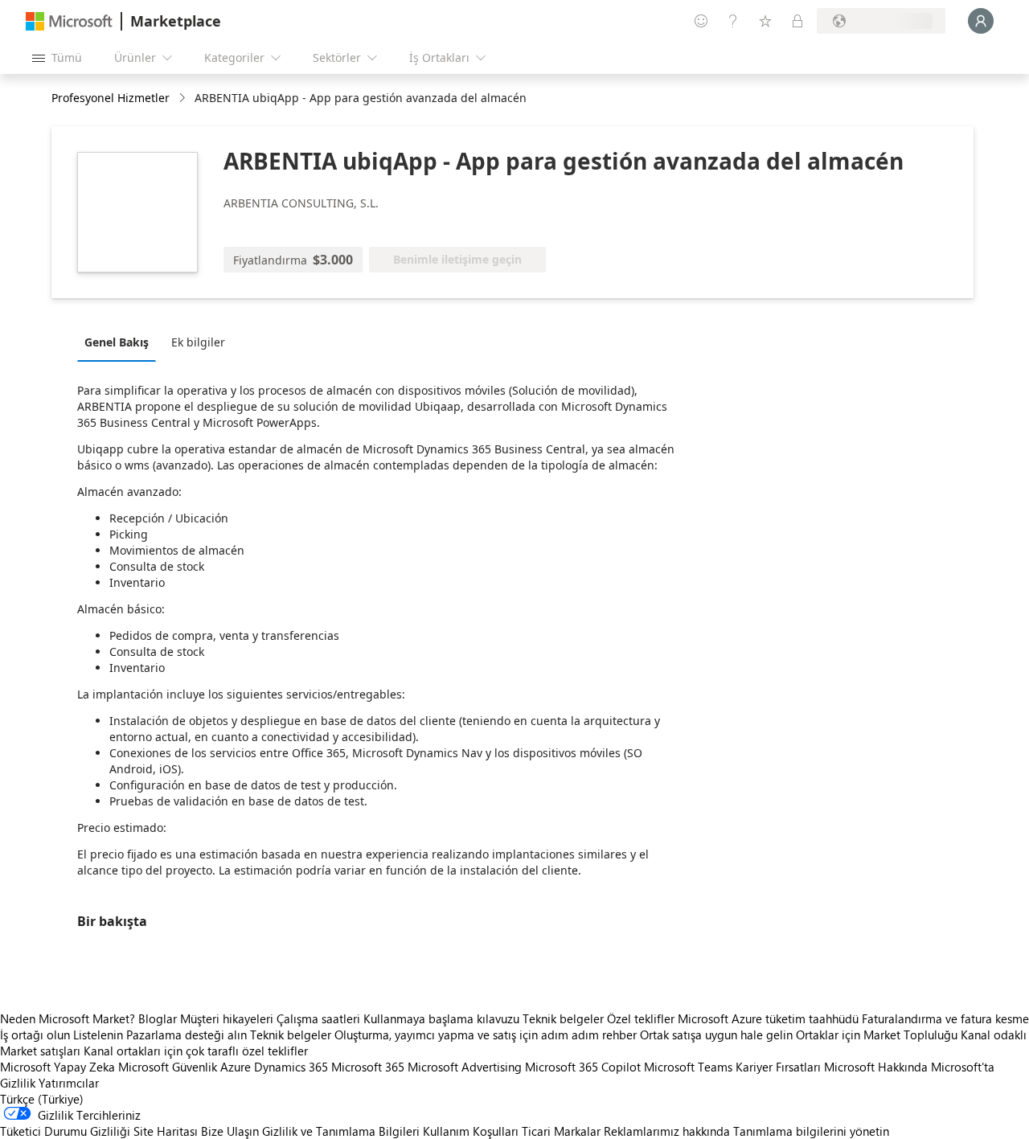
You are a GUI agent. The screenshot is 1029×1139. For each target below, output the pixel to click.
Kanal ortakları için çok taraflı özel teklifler (196, 1051)
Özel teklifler (640, 1018)
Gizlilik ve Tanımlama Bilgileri (341, 1131)
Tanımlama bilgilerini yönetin (811, 1131)
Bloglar (157, 1018)
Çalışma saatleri (318, 1018)
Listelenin (98, 1034)
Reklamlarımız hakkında (667, 1131)
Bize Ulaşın (230, 1131)
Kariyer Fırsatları (778, 1067)
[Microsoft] (69, 21)
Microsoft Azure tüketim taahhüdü (770, 1018)
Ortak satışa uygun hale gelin (716, 1034)
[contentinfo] (184, 98)
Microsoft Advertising (465, 1067)
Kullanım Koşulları (471, 1131)
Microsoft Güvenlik (167, 1067)
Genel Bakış (116, 342)
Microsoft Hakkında (876, 1067)
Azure (235, 1067)
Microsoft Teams (688, 1067)
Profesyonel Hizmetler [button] (110, 97)
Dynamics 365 (291, 1067)
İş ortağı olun (35, 1034)
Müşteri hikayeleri (226, 1018)
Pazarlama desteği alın (186, 1034)
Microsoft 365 (367, 1067)
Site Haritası (165, 1131)
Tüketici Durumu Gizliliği (65, 1131)
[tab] (120, 341)
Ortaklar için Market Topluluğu (876, 1034)
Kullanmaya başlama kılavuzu (441, 1018)
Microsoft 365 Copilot (583, 1067)
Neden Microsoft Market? (67, 1018)
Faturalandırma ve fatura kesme (945, 1018)
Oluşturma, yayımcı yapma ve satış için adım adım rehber (485, 1034)
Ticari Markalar (561, 1131)
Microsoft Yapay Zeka (57, 1067)
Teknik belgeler (563, 1018)
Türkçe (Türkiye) (42, 1099)
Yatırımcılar (69, 1083)
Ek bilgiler (198, 342)
